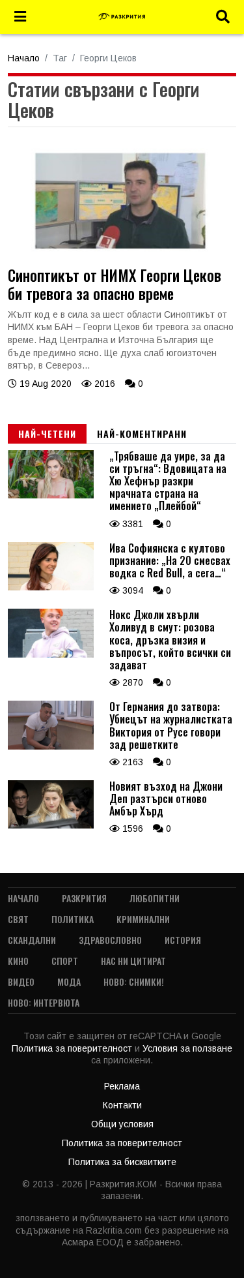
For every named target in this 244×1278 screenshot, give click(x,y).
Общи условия (122, 1124)
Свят (18, 919)
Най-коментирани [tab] (142, 433)
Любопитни (154, 898)
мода (69, 981)
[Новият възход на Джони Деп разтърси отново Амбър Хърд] (51, 825)
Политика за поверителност (73, 1048)
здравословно (110, 940)
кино (18, 960)
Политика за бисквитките (122, 1161)
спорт (64, 960)
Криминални (143, 919)
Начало (24, 58)
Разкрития (84, 898)
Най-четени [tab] (47, 433)
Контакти (122, 1105)
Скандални (32, 940)
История (183, 940)
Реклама (122, 1086)
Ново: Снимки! (133, 981)
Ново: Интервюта (43, 1002)
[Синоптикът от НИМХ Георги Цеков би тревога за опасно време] (122, 262)
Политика (72, 919)
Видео (21, 981)
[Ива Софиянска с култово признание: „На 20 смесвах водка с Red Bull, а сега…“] (51, 587)
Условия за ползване (187, 1048)
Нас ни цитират (133, 960)
